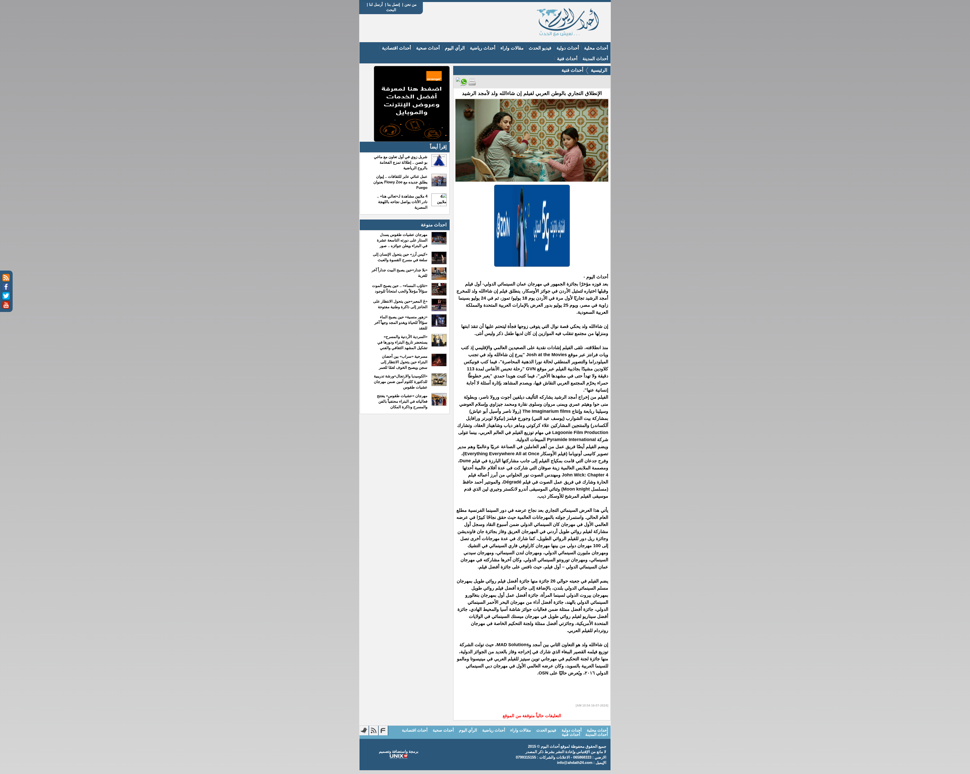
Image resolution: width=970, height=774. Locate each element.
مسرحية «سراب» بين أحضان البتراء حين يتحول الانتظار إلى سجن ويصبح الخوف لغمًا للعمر (403, 362)
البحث (391, 10)
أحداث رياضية (482, 48)
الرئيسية (599, 70)
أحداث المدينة (595, 58)
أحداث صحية (428, 48)
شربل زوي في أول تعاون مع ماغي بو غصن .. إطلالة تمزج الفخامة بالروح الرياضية (400, 162)
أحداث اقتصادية (396, 48)
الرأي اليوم (455, 48)
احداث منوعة (434, 224)
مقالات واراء (512, 48)
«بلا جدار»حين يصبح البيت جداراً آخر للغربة (399, 273)
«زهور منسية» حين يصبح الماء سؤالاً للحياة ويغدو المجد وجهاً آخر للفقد (400, 322)
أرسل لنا (376, 4)
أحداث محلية (596, 48)
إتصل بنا (393, 4)
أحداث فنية (567, 58)
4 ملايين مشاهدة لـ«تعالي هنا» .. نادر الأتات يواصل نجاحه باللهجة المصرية (402, 201)
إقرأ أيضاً (438, 147)
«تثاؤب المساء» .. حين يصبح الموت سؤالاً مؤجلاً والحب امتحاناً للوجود (399, 288)
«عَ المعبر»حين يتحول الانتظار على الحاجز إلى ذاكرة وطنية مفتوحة (400, 304)
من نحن (410, 4)
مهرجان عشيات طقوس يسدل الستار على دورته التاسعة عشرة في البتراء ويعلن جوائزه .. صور (402, 240)
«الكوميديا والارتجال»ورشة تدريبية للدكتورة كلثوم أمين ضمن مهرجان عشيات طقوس (400, 381)
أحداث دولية (567, 48)
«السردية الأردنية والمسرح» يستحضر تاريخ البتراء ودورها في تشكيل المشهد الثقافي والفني (402, 342)
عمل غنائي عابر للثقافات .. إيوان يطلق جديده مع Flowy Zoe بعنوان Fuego (400, 182)
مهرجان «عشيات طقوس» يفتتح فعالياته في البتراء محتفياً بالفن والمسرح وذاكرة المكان (402, 401)
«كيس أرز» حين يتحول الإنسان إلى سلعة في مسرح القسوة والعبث (400, 257)
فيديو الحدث (540, 48)
